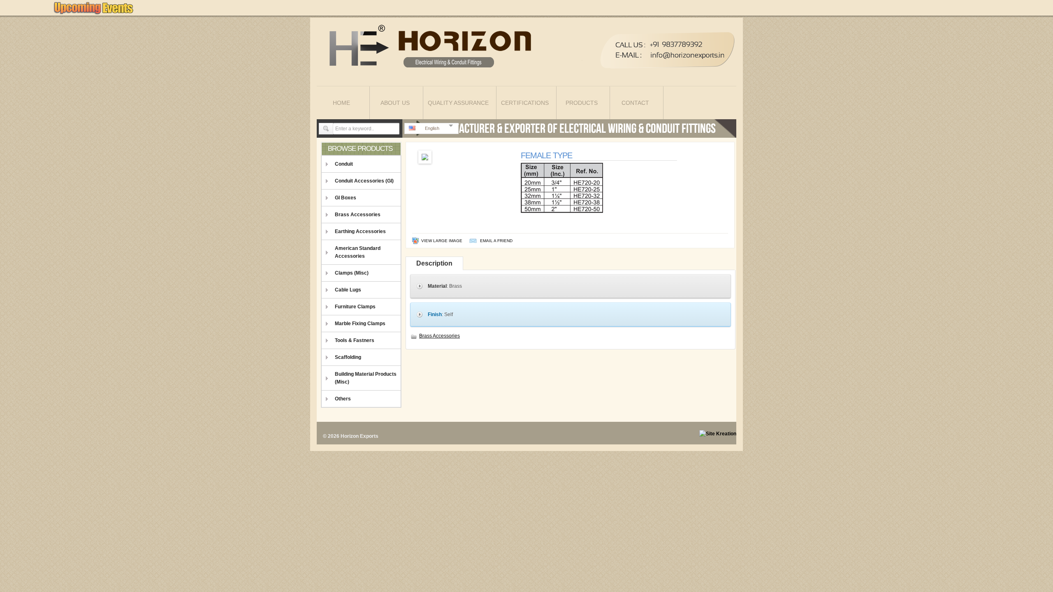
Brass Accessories (357, 214)
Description (434, 263)
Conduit (344, 164)
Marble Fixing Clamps (360, 323)
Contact (635, 102)
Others (343, 399)
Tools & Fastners (354, 340)
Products (582, 102)
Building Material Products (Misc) (366, 378)
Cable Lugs (348, 290)
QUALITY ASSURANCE (458, 102)
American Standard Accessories (357, 252)
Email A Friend (496, 240)
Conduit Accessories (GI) (364, 181)
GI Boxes (345, 198)
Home (341, 102)
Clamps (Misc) (352, 273)
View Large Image (441, 240)
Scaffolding (348, 357)
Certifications (525, 102)
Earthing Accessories (360, 231)
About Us (395, 102)
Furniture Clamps (355, 307)
